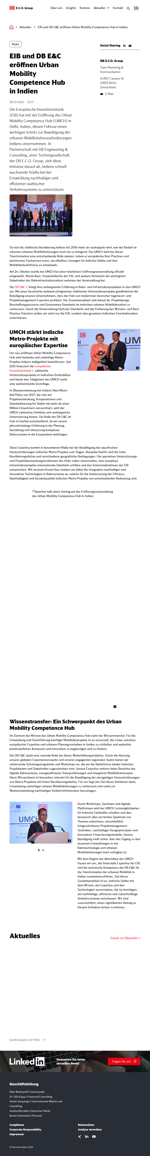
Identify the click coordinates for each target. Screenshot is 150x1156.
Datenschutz (86, 1124)
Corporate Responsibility (25, 1129)
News (15, 44)
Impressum (17, 1134)
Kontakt (118, 8)
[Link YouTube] (94, 1136)
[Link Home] (11, 27)
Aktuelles (100, 8)
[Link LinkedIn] (124, 45)
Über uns (56, 8)
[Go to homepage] (21, 8)
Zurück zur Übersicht (124, 938)
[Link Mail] (130, 45)
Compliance (17, 1124)
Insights (71, 8)
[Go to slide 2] (43, 850)
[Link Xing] (79, 1136)
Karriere (85, 8)
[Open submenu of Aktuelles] (108, 7)
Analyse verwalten (90, 1129)
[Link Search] (128, 8)
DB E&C (20, 287)
